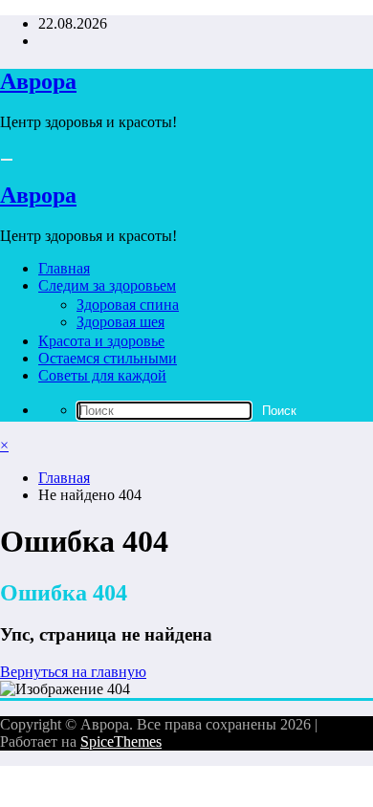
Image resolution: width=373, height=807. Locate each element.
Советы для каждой (102, 375)
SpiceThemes (121, 741)
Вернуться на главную (73, 672)
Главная (64, 268)
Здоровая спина (128, 304)
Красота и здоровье (101, 341)
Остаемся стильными (107, 358)
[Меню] (6, 160)
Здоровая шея (121, 322)
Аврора (38, 81)
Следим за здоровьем (107, 285)
